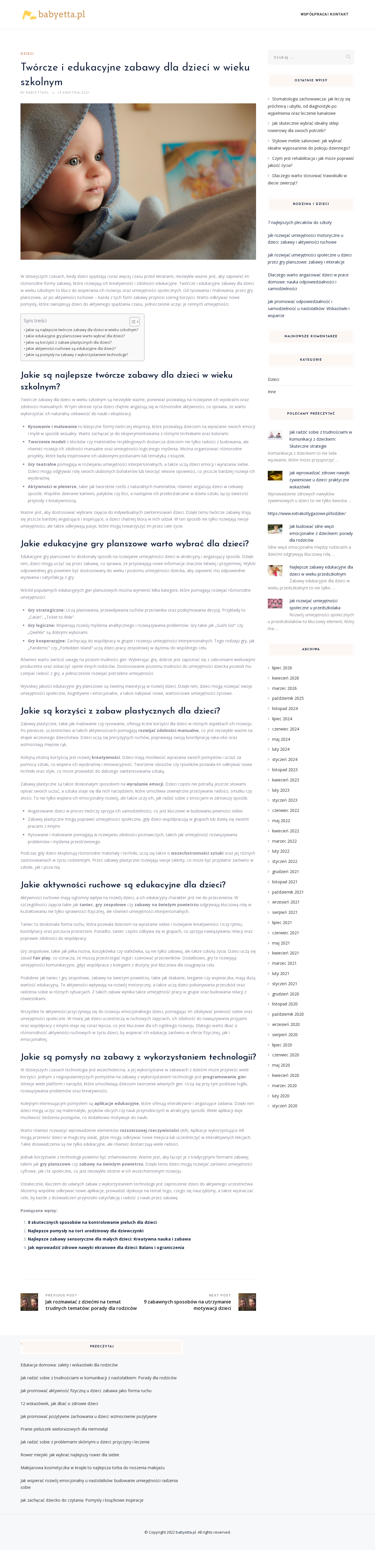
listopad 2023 (285, 769)
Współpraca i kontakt (325, 14)
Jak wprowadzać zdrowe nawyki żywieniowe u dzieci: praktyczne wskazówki (319, 480)
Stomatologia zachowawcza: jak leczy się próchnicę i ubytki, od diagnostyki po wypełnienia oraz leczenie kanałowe (309, 106)
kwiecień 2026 (285, 678)
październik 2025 (288, 698)
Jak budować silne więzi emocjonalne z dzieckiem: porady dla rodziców (321, 533)
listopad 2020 (285, 1004)
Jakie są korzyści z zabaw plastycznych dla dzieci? (69, 342)
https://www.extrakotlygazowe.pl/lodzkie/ (307, 513)
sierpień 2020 (285, 1034)
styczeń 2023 (284, 800)
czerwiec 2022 (285, 810)
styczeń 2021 (284, 983)
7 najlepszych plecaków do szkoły (300, 222)
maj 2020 (281, 1065)
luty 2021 (280, 973)
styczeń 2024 (284, 759)
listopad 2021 (285, 882)
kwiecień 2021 (285, 953)
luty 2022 (280, 851)
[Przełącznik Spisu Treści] (131, 322)
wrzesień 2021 (286, 902)
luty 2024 (280, 749)
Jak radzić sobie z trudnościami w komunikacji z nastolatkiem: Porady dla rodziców (99, 1377)
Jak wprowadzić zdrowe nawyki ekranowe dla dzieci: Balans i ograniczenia (106, 1247)
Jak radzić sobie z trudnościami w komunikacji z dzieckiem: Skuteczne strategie (320, 439)
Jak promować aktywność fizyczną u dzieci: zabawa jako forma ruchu (86, 1390)
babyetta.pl (186, 1532)
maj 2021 (281, 943)
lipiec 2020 (282, 1045)
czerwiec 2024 (285, 729)
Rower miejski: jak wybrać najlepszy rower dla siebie (70, 1454)
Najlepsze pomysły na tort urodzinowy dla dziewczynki (86, 1231)
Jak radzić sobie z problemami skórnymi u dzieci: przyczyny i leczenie (85, 1442)
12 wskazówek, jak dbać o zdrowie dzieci (59, 1403)
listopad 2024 (285, 708)
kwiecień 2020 (285, 1075)
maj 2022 (281, 820)
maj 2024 (281, 739)
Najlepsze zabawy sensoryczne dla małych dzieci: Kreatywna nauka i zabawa (109, 1239)
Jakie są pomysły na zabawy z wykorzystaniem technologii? (77, 354)
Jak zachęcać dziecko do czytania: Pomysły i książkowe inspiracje (82, 1500)
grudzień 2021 (285, 871)
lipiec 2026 (282, 667)
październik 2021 (288, 892)
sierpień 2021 (285, 912)
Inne (272, 391)
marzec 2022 (284, 841)
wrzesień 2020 (286, 1024)
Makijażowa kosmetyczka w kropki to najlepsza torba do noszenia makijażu (93, 1467)
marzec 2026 (284, 688)
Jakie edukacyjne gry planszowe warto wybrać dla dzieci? (75, 335)
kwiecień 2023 (285, 780)
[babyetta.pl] (53, 14)
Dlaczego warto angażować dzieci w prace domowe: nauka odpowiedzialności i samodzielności (308, 282)
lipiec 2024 (282, 718)
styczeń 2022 (284, 861)
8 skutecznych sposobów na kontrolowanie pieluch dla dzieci (92, 1222)
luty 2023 (280, 790)
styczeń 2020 (284, 1105)
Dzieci (27, 54)
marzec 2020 (284, 1085)
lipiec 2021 (282, 922)
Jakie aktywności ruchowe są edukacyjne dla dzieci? (71, 348)
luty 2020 (280, 1096)
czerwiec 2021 (285, 932)
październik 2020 (288, 1014)
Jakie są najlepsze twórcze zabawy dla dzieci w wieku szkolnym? (82, 329)
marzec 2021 (284, 963)
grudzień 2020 (285, 994)
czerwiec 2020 (285, 1055)
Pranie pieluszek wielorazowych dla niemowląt (64, 1429)
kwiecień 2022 (285, 831)
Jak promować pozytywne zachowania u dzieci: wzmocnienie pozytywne (89, 1416)
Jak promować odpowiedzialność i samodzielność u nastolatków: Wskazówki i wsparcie (309, 308)
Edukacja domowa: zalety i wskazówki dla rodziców (69, 1365)
